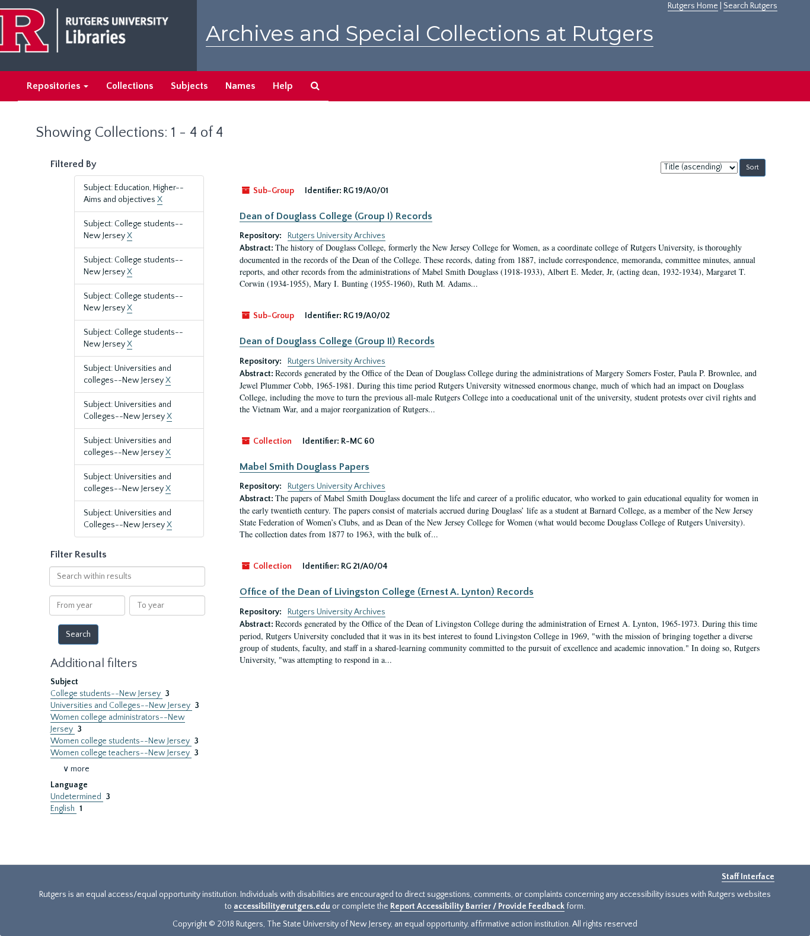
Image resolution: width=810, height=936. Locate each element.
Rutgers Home (693, 6)
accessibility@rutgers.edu (282, 906)
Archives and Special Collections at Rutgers (429, 33)
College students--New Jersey (106, 693)
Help (283, 86)
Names (240, 86)
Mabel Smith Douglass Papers (304, 466)
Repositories (54, 86)
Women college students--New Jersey (121, 741)
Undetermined (76, 797)
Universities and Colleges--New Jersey (121, 705)
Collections (129, 86)
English (63, 808)
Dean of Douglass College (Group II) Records (337, 341)
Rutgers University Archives (336, 236)
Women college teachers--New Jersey (121, 753)
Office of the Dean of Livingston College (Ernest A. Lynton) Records (387, 591)
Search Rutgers (750, 6)
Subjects (189, 86)
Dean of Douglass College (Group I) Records (336, 216)
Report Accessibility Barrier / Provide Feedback (477, 906)
